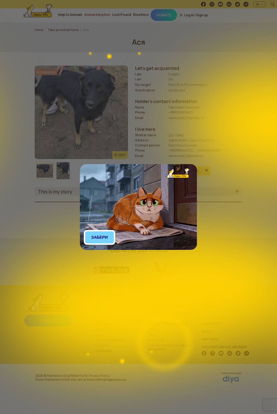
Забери (99, 237)
